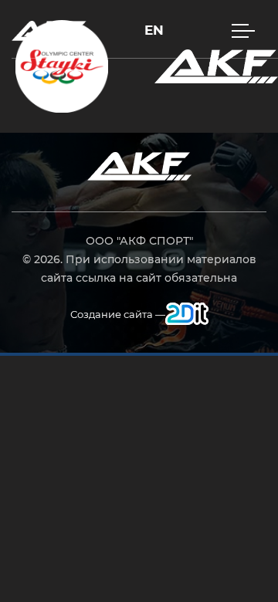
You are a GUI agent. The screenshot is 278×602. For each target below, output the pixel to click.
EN (154, 30)
